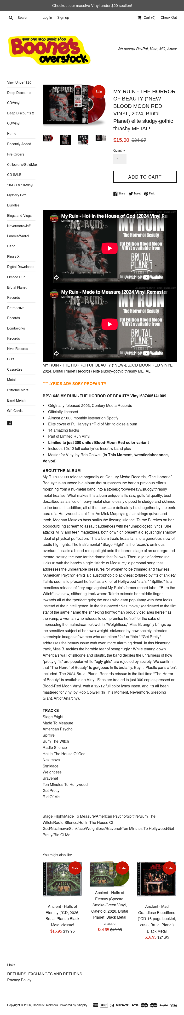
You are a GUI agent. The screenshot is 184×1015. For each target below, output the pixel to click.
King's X (13, 256)
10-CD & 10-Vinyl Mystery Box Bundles (20, 194)
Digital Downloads (20, 266)
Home (11, 133)
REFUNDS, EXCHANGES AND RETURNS (44, 974)
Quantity (119, 150)
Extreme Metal (18, 389)
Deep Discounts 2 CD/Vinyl (20, 118)
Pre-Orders (15, 154)
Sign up (63, 17)
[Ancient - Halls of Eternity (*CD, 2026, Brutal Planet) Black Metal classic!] (63, 881)
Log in (47, 17)
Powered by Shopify (73, 1005)
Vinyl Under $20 (19, 82)
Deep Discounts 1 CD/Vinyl (20, 97)
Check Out (169, 17)
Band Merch (16, 400)
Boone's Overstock (45, 1005)
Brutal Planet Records (17, 292)
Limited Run (16, 276)
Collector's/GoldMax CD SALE (21, 169)
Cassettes (14, 369)
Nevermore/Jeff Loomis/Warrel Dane (18, 235)
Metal (11, 379)
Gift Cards (15, 410)
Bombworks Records (16, 333)
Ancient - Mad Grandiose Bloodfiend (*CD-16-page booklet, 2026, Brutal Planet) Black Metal (157, 918)
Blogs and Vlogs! (20, 215)
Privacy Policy (19, 980)
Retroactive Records (15, 312)
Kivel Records (17, 348)
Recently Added (19, 143)
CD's (10, 358)
